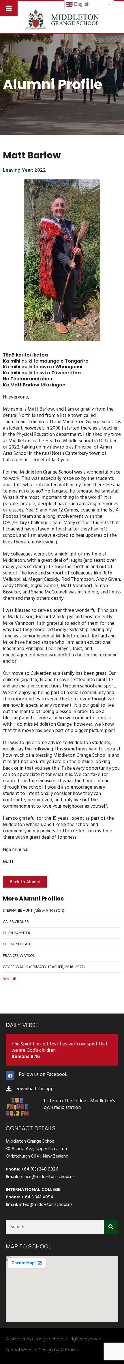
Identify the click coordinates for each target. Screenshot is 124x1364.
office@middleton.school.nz (47, 1176)
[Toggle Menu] (9, 8)
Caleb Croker (16, 921)
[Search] (111, 1227)
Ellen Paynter (16, 933)
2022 (40, 170)
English (81, 4)
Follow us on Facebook (43, 1074)
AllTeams (69, 1350)
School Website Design (29, 1350)
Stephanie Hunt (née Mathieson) (33, 910)
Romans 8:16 (26, 1057)
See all (9, 979)
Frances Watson (19, 955)
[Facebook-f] (10, 1075)
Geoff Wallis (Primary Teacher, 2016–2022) (44, 966)
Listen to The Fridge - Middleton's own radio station (79, 1104)
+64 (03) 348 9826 (39, 1169)
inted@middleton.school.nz (46, 1204)
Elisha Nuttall (17, 944)
